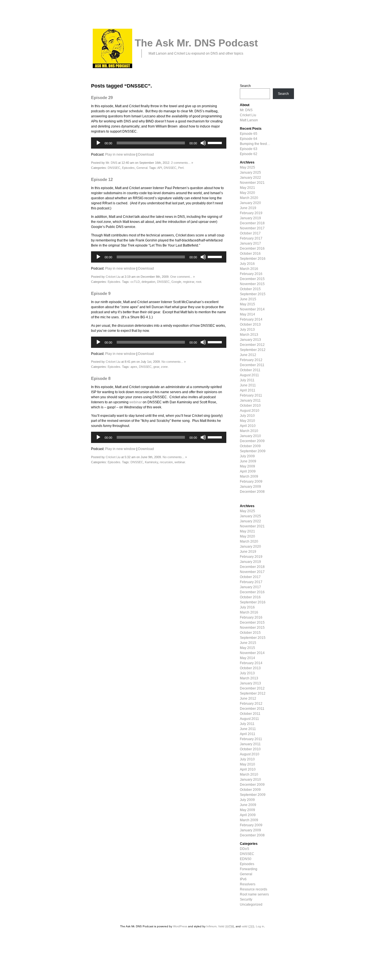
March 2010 (249, 431)
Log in (260, 926)
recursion (166, 462)
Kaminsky (151, 462)
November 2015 (252, 284)
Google (176, 281)
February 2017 (251, 238)
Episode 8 (100, 378)
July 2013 (247, 330)
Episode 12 (102, 179)
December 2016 (252, 248)
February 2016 (251, 274)
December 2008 (252, 492)
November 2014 (252, 309)
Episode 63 (248, 149)
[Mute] (203, 143)
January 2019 (250, 218)
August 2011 (249, 375)
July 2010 (247, 416)
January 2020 (250, 203)
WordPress (180, 926)
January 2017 (250, 243)
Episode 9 (100, 293)
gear (156, 366)
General (141, 167)
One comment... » (182, 276)
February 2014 (251, 319)
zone (164, 366)
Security (246, 899)
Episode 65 (248, 134)
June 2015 (248, 299)
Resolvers (247, 884)
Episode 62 (248, 154)
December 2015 (252, 279)
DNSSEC (114, 167)
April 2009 (248, 471)
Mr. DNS (111, 162)
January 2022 (250, 178)
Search (245, 86)
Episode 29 (102, 97)
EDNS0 (245, 859)
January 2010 (250, 436)
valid (248, 926)
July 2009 (247, 456)
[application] (158, 143)
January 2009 (250, 487)
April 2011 (247, 390)
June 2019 (248, 208)
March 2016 (249, 269)
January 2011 (250, 400)
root (198, 281)
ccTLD (135, 281)
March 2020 (249, 198)
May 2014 (247, 314)
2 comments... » (182, 162)
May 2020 (247, 193)
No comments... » (173, 361)
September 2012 (252, 350)
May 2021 (247, 188)
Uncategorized (251, 904)
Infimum (211, 926)
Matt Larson (249, 120)
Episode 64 (248, 139)
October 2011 (250, 370)
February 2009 (251, 481)
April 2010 (248, 426)
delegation (148, 281)
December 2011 (252, 365)
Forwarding (248, 869)
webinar (135, 402)
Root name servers (254, 894)
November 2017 (252, 228)
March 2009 (249, 476)
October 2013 (250, 324)
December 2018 (252, 223)
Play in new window (120, 154)
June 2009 (248, 461)
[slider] (216, 142)
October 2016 (250, 254)
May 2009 (247, 466)
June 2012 (248, 355)
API (159, 167)
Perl (180, 167)
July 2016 (247, 264)
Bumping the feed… (255, 144)
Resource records (253, 889)
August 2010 (249, 411)
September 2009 (252, 451)
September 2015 (252, 294)
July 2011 (247, 380)
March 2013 (249, 335)
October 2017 (250, 233)
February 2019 (251, 213)
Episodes (128, 167)
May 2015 (247, 304)
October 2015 (250, 289)
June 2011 (248, 385)
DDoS (244, 849)
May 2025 (247, 167)
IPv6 (243, 879)
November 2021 (252, 183)
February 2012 (251, 360)
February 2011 (251, 395)
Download (146, 154)
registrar (188, 281)
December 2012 (252, 345)
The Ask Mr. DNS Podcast (196, 43)
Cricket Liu (113, 276)
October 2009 (250, 446)
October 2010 (250, 406)
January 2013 (250, 340)
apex (133, 366)
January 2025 (250, 172)
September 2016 (252, 259)
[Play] (98, 143)
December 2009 (252, 441)
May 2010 (247, 421)
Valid (226, 926)
